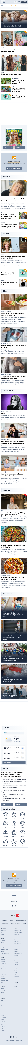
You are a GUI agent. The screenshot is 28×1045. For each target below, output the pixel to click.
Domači (3, 212)
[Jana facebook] (12, 906)
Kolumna (6, 234)
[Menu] (2, 5)
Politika (2, 280)
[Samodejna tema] (15, 2)
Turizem (4, 677)
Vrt (13, 86)
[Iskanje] (26, 5)
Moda (2, 72)
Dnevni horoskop (9, 809)
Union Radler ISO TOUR (7, 656)
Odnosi (13, 94)
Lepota (2, 47)
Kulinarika (6, 490)
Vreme (6, 728)
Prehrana (9, 311)
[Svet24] (3, 1)
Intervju (5, 176)
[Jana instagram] (15, 906)
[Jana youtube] (13, 1037)
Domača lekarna (15, 78)
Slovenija (3, 222)
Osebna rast (7, 391)
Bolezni (9, 343)
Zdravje (4, 23)
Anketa (5, 768)
